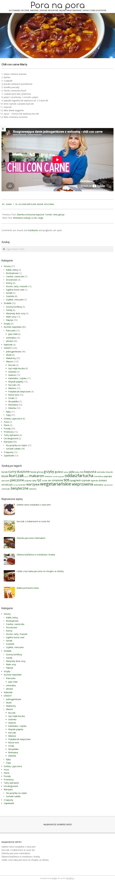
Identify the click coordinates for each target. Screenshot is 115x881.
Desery (7, 266)
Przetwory (9, 431)
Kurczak (12, 384)
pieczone (17, 480)
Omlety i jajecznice (13, 418)
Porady (7, 428)
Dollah (54, 878)
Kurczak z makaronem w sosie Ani (18, 850)
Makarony (11, 358)
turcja (15, 485)
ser (50, 480)
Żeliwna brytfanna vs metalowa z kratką (20, 856)
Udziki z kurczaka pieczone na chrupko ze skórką (25, 859)
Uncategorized (11, 438)
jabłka (66, 472)
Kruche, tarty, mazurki (16, 286)
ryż (39, 480)
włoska (9, 341)
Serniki (9, 293)
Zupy (8, 415)
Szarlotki (10, 296)
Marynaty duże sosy (15, 313)
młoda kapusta (58, 476)
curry (12, 471)
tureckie (22, 484)
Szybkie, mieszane (15, 299)
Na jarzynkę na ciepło (16, 445)
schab (44, 480)
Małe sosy (11, 316)
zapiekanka (108, 485)
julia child (79, 472)
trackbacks (33, 230)
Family (9, 310)
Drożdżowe (11, 279)
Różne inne (13, 394)
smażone (57, 480)
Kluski (9, 354)
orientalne (98, 476)
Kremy (9, 283)
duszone (23, 471)
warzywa (33, 484)
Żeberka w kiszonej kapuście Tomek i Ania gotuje (41, 214)
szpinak (85, 480)
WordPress (70, 878)
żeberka (32, 488)
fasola (33, 471)
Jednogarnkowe (13, 351)
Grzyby (7, 323)
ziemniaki (5, 488)
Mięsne (40, 204)
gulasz (59, 471)
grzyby (49, 471)
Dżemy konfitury (14, 306)
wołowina (98, 484)
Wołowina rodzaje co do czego (28, 217)
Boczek (11, 365)
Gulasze (12, 375)
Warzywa (8, 441)
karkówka (101, 472)
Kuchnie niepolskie (27, 204)
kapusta (90, 471)
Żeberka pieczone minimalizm (15, 853)
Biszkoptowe (12, 273)
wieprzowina (82, 484)
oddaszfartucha (79, 475)
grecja (40, 471)
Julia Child (12, 334)
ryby (34, 480)
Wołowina (49, 204)
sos (66, 479)
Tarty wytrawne (11, 435)
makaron (36, 475)
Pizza (6, 421)
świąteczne (19, 488)
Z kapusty (8, 452)
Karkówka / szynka (17, 378)
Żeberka (12, 408)
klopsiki (109, 472)
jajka (72, 471)
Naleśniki (8, 344)
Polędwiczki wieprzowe (19, 391)
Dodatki (7, 303)
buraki (4, 471)
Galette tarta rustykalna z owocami (18, 846)
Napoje (9, 320)
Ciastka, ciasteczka (15, 276)
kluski (5, 476)
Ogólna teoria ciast (15, 289)
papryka (108, 476)
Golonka (12, 371)
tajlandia (94, 480)
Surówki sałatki (13, 448)
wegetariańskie (55, 484)
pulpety (28, 480)
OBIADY (8, 348)
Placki (6, 425)
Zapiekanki (9, 455)
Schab (11, 398)
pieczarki (5, 480)
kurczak (16, 475)
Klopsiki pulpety (15, 381)
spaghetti (75, 480)
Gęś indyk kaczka (16, 368)
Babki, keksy (12, 269)
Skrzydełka (13, 401)
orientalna (11, 337)
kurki (26, 476)
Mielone (12, 388)
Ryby (8, 411)
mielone (48, 476)
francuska (10, 330)
